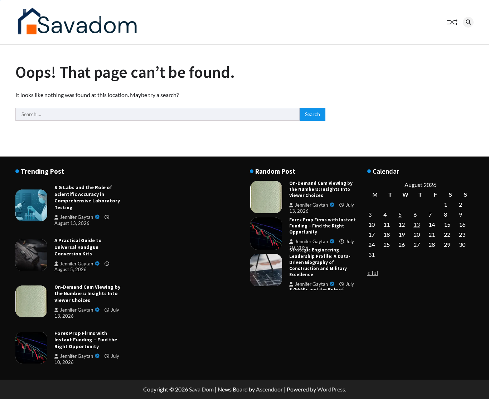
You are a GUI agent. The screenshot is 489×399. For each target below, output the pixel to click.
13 (416, 224)
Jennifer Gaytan (76, 217)
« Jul (372, 272)
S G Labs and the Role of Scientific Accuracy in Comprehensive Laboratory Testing (87, 197)
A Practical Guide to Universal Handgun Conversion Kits (78, 247)
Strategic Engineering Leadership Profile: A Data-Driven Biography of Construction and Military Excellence (319, 262)
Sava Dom (201, 389)
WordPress (331, 389)
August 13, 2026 (71, 223)
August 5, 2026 (70, 269)
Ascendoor (269, 389)
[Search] (468, 22)
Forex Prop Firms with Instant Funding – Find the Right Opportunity (85, 340)
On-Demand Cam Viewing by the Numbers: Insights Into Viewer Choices (87, 293)
